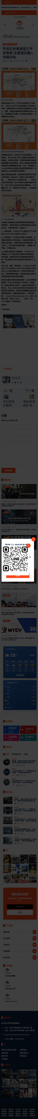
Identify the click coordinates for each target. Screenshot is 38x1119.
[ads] (15, 559)
